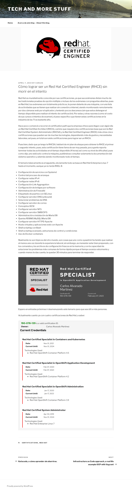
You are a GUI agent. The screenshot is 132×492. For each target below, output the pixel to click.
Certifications (30, 443)
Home (10, 23)
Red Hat (43, 443)
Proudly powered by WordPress (20, 486)
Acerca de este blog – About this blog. (34, 23)
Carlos (39, 83)
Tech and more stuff (39, 9)
